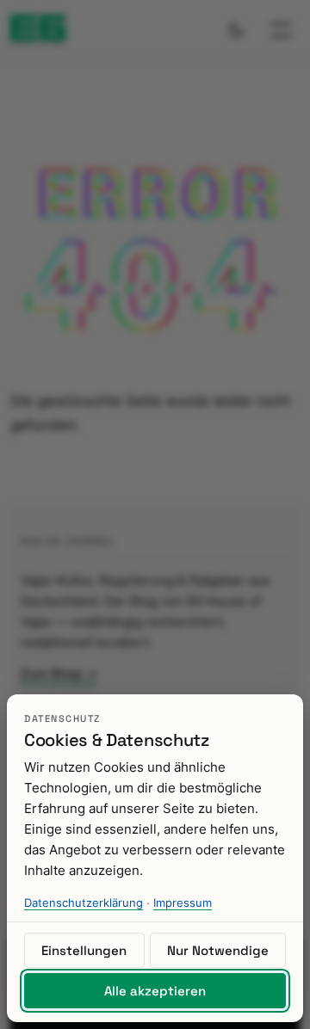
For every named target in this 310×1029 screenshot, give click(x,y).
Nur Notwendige (218, 950)
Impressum (182, 902)
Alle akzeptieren (155, 991)
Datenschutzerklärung (83, 902)
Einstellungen (84, 950)
